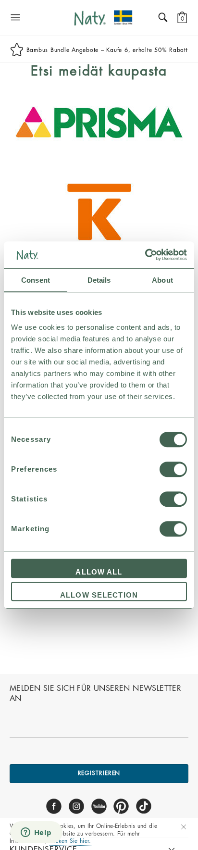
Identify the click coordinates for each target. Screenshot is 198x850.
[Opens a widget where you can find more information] (36, 833)
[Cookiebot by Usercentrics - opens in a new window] (145, 255)
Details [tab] (99, 280)
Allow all (98, 572)
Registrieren (99, 773)
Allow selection (99, 595)
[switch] (173, 469)
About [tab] (162, 280)
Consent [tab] (35, 280)
